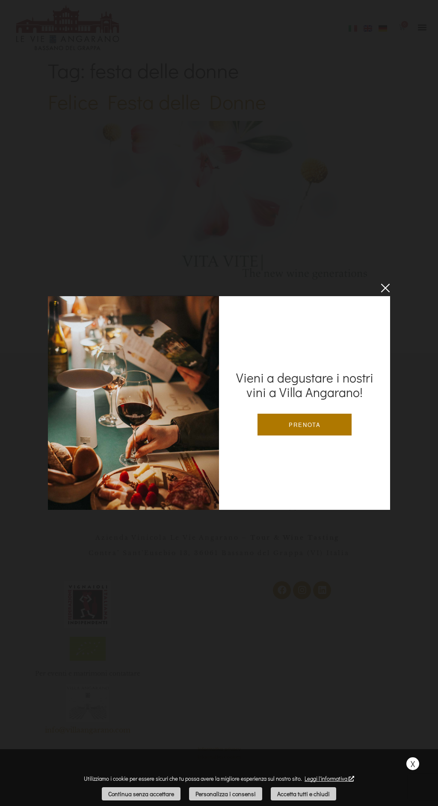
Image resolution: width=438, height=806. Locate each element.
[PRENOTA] (133, 403)
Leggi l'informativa (327, 778)
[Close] (385, 288)
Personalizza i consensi (225, 794)
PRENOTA (305, 425)
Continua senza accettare (141, 794)
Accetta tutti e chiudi (303, 794)
